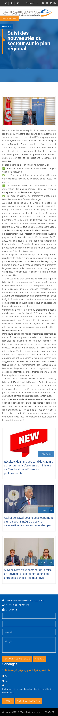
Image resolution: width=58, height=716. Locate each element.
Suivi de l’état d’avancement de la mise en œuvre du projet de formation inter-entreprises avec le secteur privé (28, 573)
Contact (49, 712)
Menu (7, 26)
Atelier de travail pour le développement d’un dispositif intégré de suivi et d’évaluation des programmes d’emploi (28, 521)
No (6, 680)
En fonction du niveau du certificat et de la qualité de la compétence (28, 691)
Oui (6, 676)
